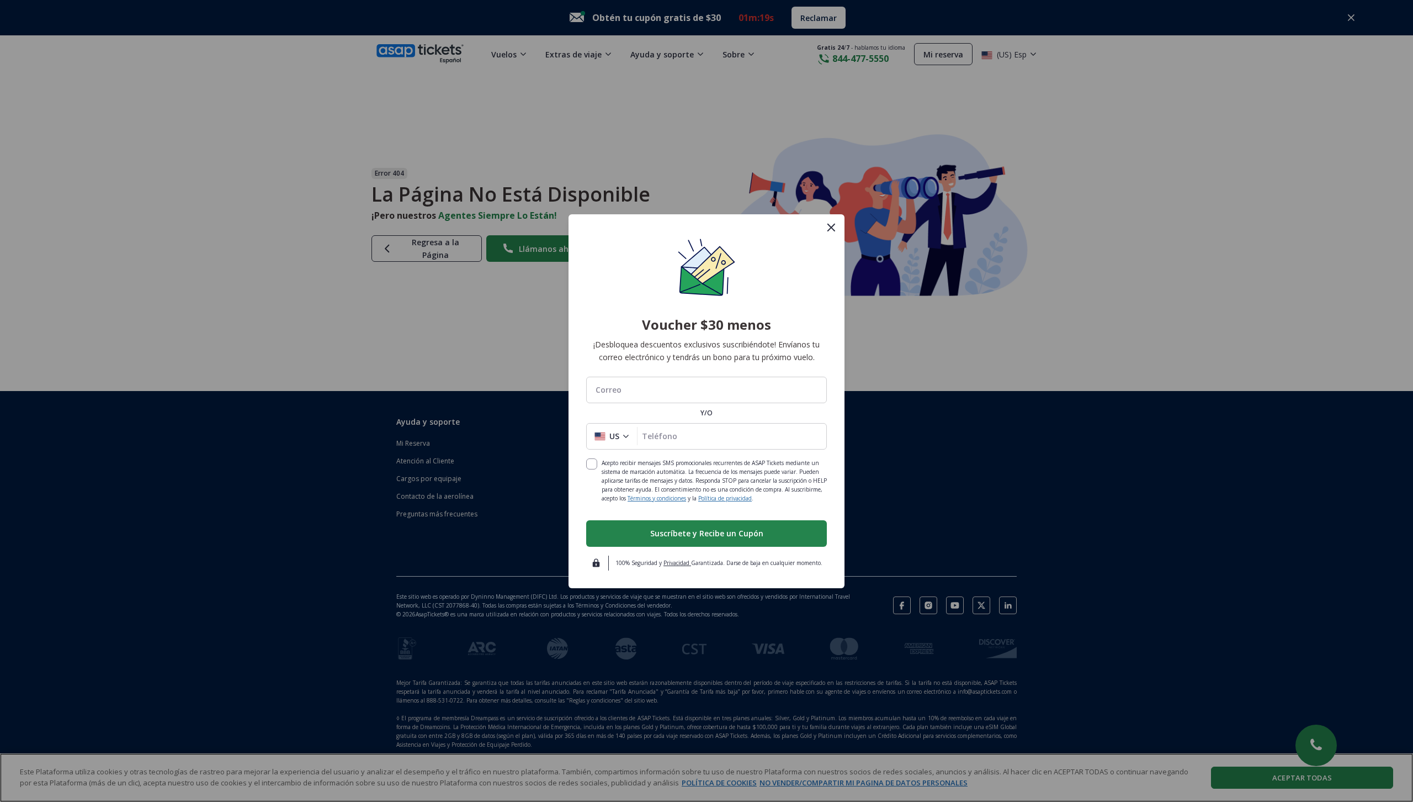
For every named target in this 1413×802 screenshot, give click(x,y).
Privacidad (677, 563)
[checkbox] (591, 463)
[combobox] (706, 390)
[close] (831, 227)
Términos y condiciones (657, 498)
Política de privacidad (725, 498)
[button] (612, 436)
